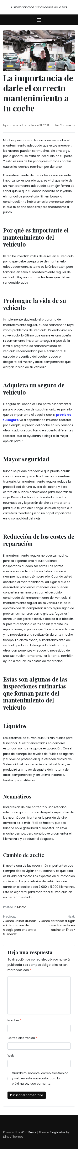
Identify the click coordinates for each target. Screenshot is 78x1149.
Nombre (14, 1020)
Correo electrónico (22, 1038)
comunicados (16, 125)
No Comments (65, 125)
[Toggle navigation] (38, 20)
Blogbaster (57, 1132)
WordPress (28, 1132)
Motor (21, 907)
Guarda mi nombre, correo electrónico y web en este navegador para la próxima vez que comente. (40, 1078)
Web (10, 1055)
